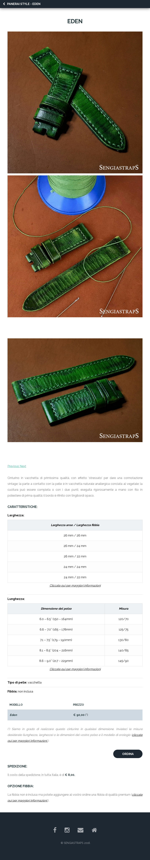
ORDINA (128, 754)
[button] (14, 466)
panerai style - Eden (23, 4)
